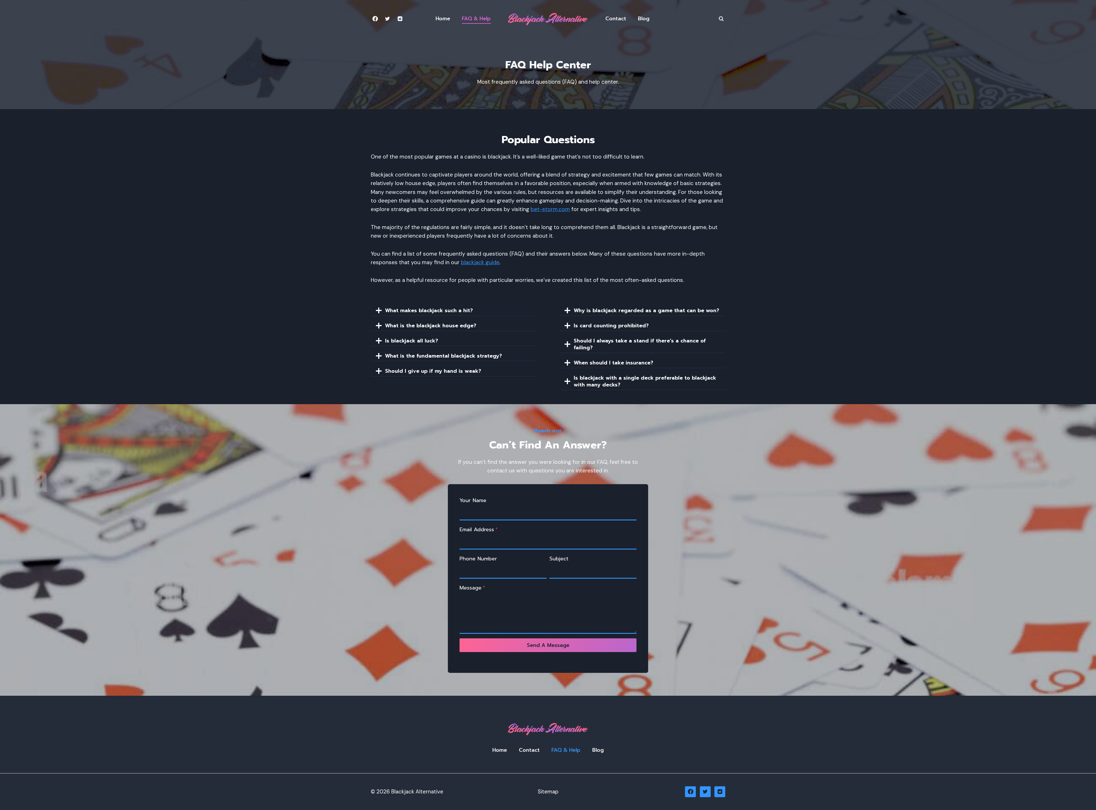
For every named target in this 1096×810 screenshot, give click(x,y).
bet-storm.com (550, 209)
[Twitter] (387, 18)
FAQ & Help (476, 19)
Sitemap (548, 791)
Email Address (479, 530)
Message (472, 588)
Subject (558, 559)
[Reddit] (399, 18)
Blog (643, 19)
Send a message (548, 645)
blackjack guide (480, 262)
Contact (615, 19)
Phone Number (478, 559)
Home (443, 19)
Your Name (473, 500)
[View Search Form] (721, 19)
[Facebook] (375, 18)
